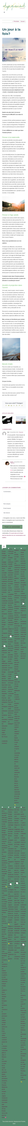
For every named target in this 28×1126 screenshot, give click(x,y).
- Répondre (20, 432)
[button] (3, 420)
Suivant (23, 21)
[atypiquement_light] (14, 3)
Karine (11, 462)
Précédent (16, 21)
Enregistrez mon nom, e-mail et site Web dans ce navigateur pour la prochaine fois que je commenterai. (13, 520)
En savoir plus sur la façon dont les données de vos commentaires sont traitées (13, 535)
